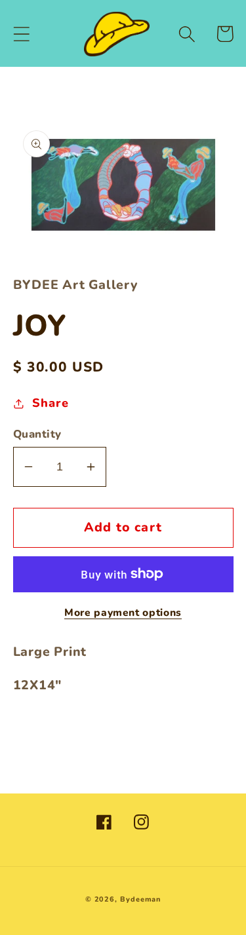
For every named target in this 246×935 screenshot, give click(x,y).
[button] (21, 33)
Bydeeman (140, 899)
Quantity (37, 434)
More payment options (123, 613)
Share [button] (50, 403)
